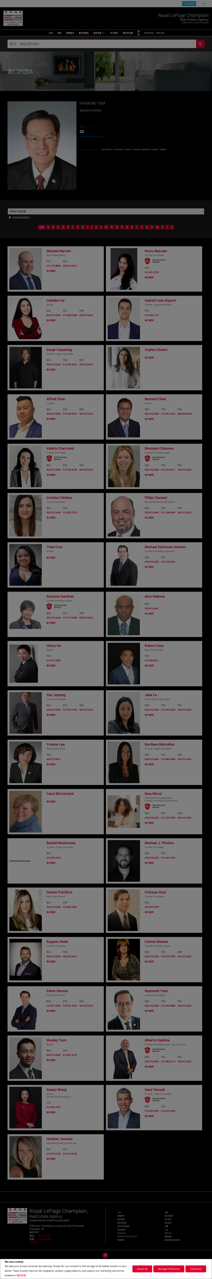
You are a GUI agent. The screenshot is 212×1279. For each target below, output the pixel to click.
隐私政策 (21, 1275)
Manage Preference (169, 1268)
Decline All (195, 1268)
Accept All (142, 1268)
